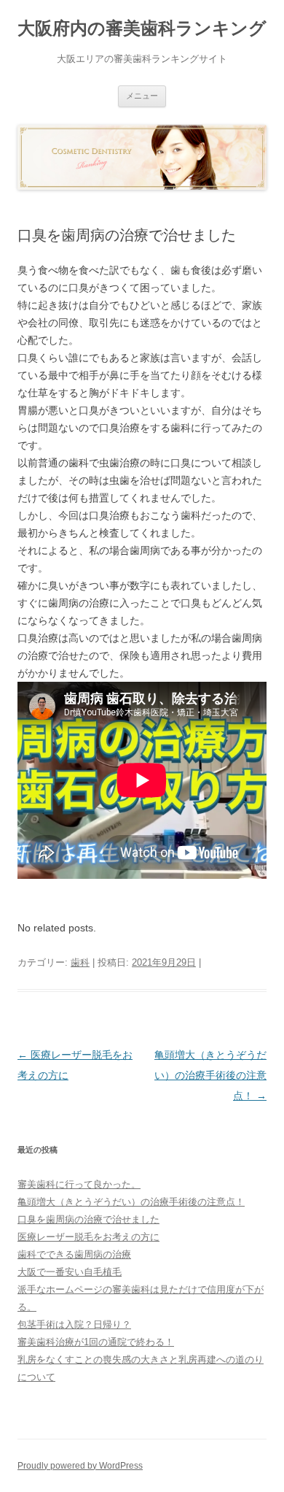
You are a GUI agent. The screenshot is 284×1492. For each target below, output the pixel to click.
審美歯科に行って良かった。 (79, 1184)
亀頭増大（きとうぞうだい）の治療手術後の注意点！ (210, 1075)
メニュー (142, 95)
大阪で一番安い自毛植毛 (69, 1271)
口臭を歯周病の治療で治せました (88, 1219)
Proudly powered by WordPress (80, 1466)
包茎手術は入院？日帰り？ (74, 1324)
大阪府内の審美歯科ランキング (142, 28)
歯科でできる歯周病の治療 (74, 1254)
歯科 (80, 962)
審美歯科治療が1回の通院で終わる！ (95, 1342)
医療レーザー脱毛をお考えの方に (88, 1236)
